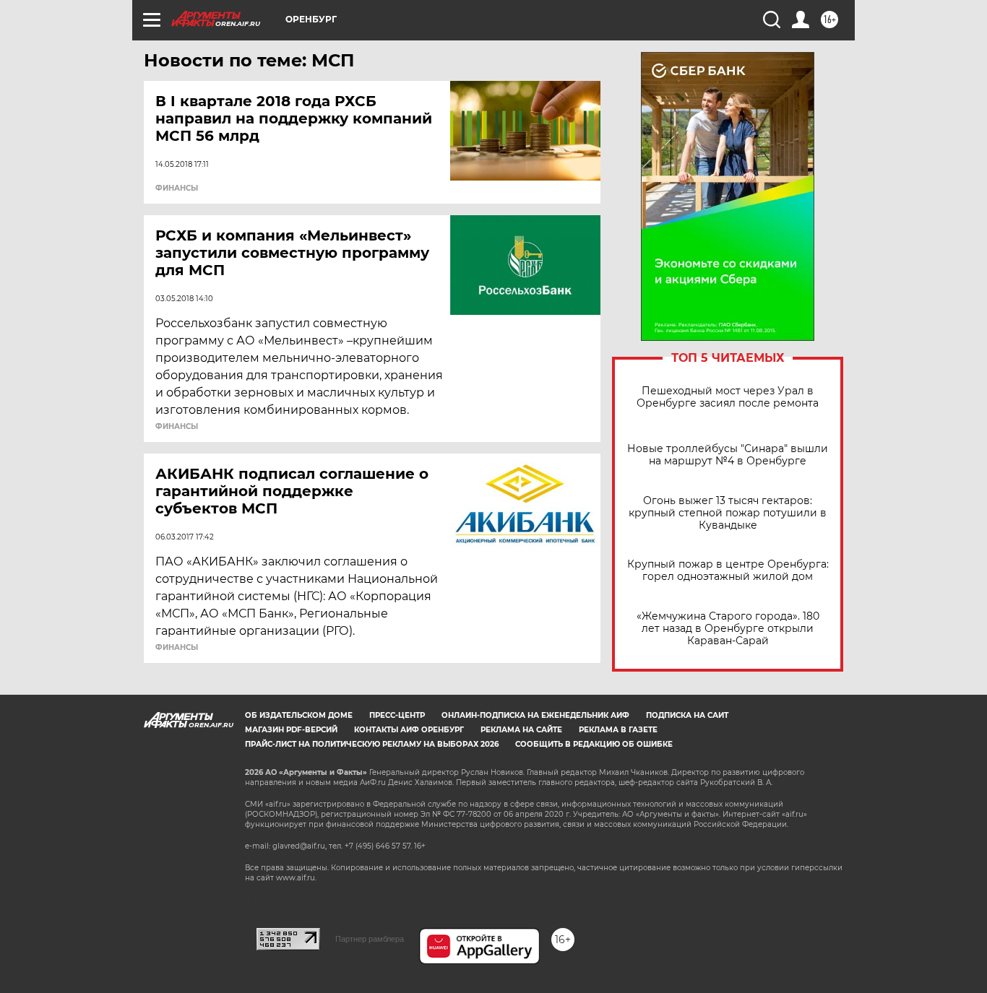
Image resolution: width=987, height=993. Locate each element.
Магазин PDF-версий (291, 729)
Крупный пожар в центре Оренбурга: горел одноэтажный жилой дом (728, 570)
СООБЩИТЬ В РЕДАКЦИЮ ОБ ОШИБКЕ (594, 744)
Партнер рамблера (369, 939)
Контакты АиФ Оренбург (409, 729)
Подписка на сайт (687, 715)
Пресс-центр (397, 715)
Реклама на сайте (521, 729)
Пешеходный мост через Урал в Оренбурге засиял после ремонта (728, 397)
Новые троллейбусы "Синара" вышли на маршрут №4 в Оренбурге (727, 455)
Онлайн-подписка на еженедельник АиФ (535, 715)
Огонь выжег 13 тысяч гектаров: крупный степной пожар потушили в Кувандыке (728, 513)
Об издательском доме (299, 715)
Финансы (176, 188)
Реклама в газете (618, 729)
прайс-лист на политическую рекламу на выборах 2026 (372, 744)
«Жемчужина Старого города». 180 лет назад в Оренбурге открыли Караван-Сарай (728, 628)
